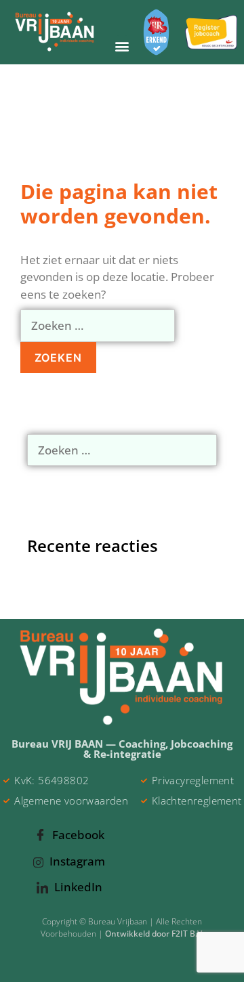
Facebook (76, 834)
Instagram (76, 861)
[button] (122, 46)
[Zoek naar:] (97, 325)
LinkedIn (77, 887)
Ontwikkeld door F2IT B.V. (154, 933)
